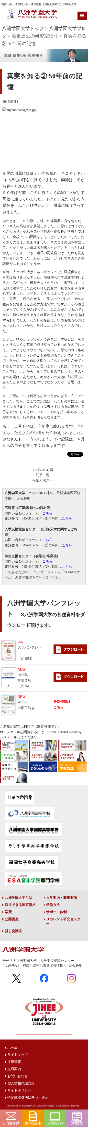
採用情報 (14, 1062)
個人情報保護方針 (21, 1083)
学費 (8, 912)
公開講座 (12, 919)
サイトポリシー (19, 1090)
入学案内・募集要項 (61, 898)
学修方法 (53, 905)
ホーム (12, 1047)
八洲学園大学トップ (23, 28)
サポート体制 (56, 912)
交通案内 (14, 1069)
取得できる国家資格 (20, 905)
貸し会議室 (13, 931)
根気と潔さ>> (42, 480)
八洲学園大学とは (18, 898)
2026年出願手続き (26, 702)
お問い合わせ (17, 1076)
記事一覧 (43, 475)
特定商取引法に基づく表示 (27, 1097)
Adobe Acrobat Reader (63, 732)
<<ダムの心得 (42, 470)
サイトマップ (17, 1055)
